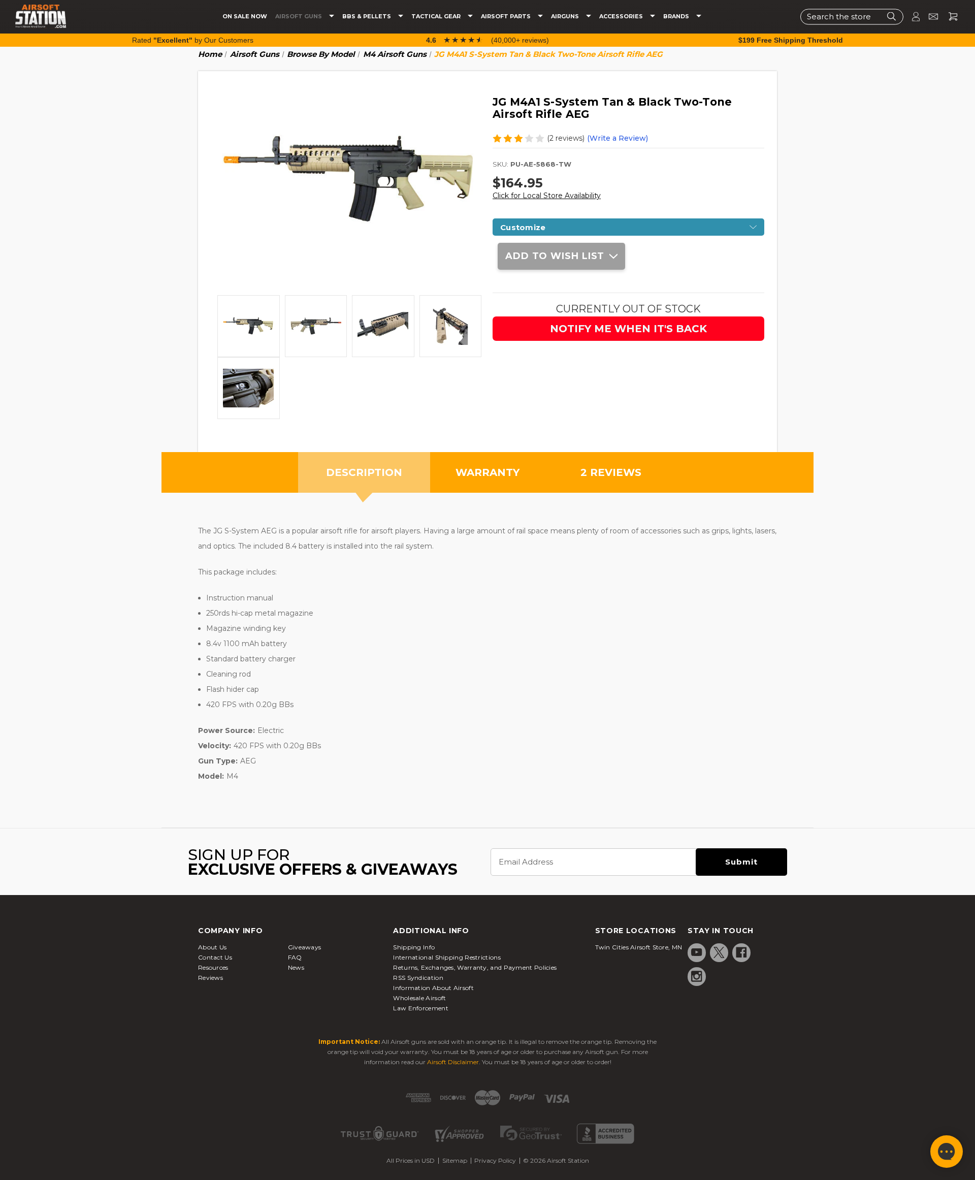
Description (364, 472)
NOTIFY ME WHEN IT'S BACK (628, 329)
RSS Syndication (418, 977)
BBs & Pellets (367, 16)
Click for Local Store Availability (547, 195)
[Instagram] (697, 976)
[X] (719, 952)
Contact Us (215, 957)
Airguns (565, 16)
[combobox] (851, 16)
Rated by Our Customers (192, 40)
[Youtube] (697, 952)
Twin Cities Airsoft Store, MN (638, 947)
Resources (213, 967)
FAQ (295, 957)
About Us (212, 947)
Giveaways (304, 947)
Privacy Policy (495, 1160)
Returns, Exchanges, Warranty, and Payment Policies (475, 967)
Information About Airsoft (433, 988)
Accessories (621, 16)
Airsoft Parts (506, 16)
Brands (677, 16)
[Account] (911, 16)
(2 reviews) (565, 138)
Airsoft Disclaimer (453, 1062)
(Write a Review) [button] (617, 138)
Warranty (487, 472)
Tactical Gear (436, 16)
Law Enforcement (420, 1008)
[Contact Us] (929, 16)
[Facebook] (741, 952)
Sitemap (454, 1160)
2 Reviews (610, 472)
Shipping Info (414, 947)
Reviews (210, 977)
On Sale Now (244, 16)
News (296, 967)
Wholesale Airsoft (419, 998)
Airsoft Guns (299, 16)
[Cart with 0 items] (949, 16)
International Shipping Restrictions (447, 957)
